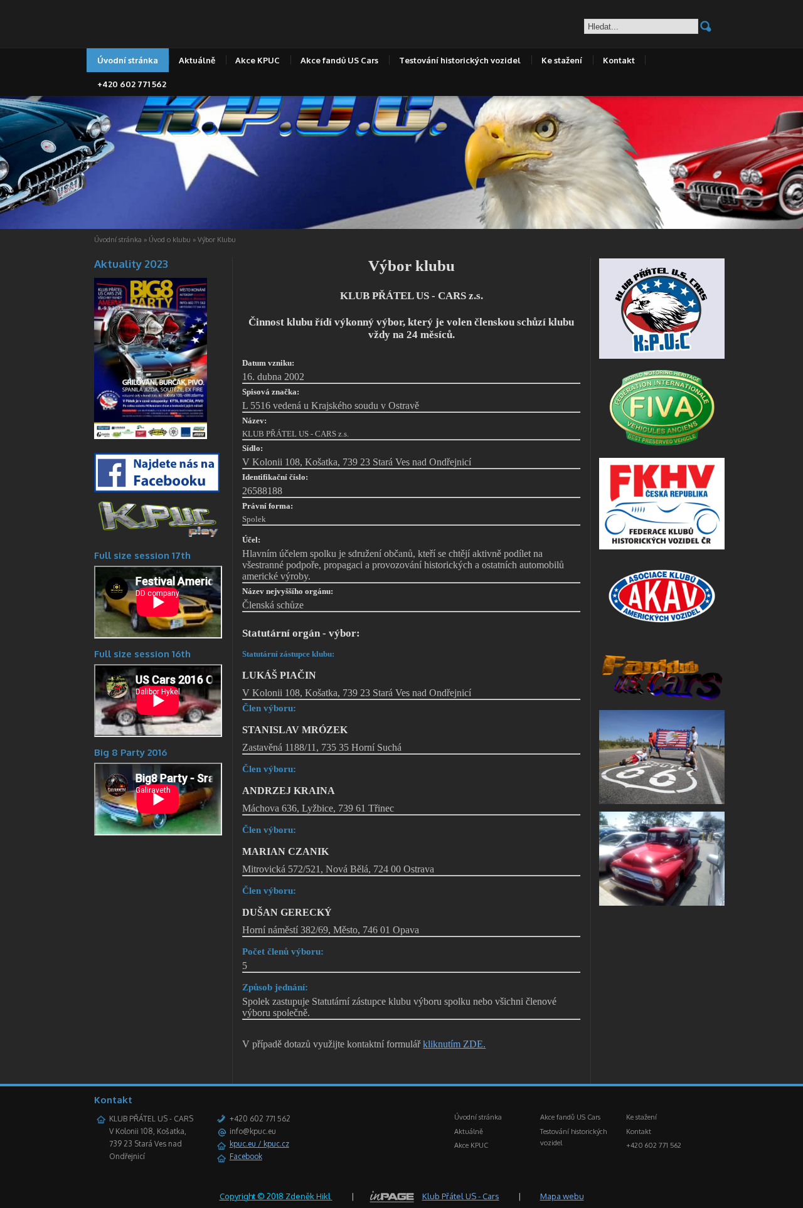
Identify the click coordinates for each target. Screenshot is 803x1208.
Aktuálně (197, 60)
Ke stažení (561, 60)
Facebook (246, 1156)
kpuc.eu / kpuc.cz (259, 1143)
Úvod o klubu (170, 239)
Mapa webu (562, 1196)
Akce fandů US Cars (339, 60)
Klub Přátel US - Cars (460, 1196)
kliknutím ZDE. (454, 1044)
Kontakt (619, 60)
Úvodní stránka (127, 60)
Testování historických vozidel (460, 60)
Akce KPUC (257, 60)
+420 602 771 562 (131, 84)
